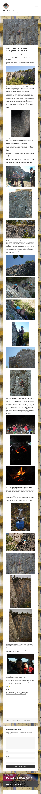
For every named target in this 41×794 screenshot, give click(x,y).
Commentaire (9, 736)
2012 (23, 720)
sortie (29, 720)
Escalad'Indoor (9, 10)
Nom (7, 751)
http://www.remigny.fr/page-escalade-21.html (16, 677)
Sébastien (14, 720)
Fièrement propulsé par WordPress (12, 791)
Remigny (26, 720)
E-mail (8, 756)
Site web (8, 761)
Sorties (19, 720)
